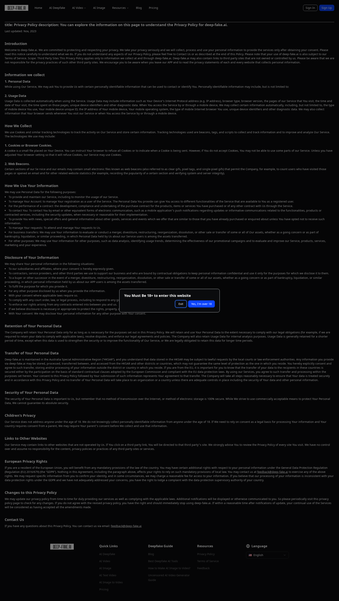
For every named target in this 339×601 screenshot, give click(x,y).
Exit (181, 304)
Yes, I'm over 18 (201, 304)
